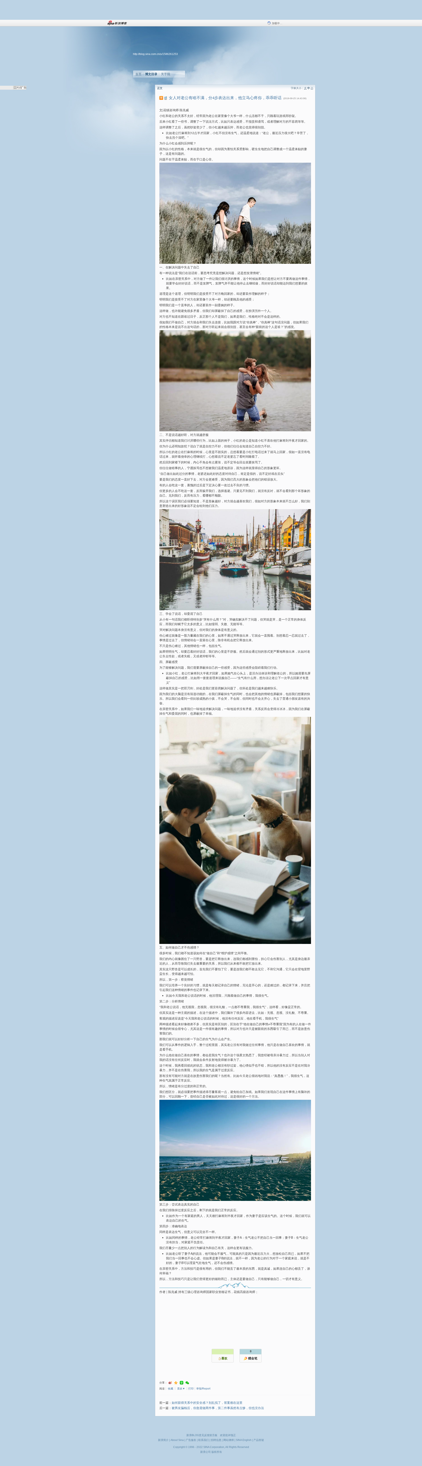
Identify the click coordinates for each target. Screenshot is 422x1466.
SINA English (243, 1440)
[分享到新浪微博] (170, 1383)
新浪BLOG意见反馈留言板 (201, 1435)
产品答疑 (258, 1440)
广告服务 (191, 1440)
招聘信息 (216, 1440)
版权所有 (216, 1451)
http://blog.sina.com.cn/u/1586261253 (155, 54)
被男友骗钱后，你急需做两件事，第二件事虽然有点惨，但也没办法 (218, 1408)
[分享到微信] (187, 1383)
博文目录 (151, 74)
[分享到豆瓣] (181, 1383)
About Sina (177, 1440)
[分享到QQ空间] (176, 1383)
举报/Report (203, 1388)
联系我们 (203, 1440)
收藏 (170, 1388)
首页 (138, 74)
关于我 (165, 74)
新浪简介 (163, 1440)
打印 (191, 1388)
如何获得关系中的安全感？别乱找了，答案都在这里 (207, 1402)
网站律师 (228, 1440)
